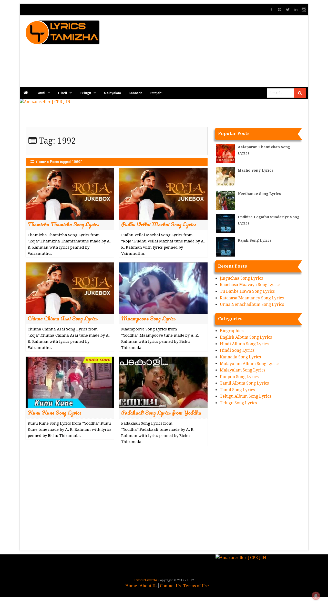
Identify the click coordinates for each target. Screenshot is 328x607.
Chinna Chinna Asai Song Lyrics (63, 318)
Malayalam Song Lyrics (242, 370)
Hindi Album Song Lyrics (244, 343)
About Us (148, 585)
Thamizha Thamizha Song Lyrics (63, 224)
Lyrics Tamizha (146, 580)
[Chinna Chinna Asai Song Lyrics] (70, 287)
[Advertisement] (223, 51)
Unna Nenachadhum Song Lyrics (252, 304)
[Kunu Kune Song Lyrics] (70, 381)
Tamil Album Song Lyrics (244, 383)
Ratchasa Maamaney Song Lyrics (252, 298)
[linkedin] (296, 9)
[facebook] (271, 9)
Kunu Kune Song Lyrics (54, 412)
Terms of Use (196, 585)
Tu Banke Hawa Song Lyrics (247, 291)
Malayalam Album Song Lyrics (249, 363)
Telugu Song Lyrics (238, 402)
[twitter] (288, 9)
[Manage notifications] (316, 596)
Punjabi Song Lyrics (239, 376)
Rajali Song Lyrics (254, 240)
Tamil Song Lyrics (237, 389)
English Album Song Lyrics (246, 337)
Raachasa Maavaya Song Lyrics (250, 284)
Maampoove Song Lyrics (148, 318)
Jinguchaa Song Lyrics (241, 278)
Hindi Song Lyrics (237, 350)
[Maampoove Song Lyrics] (163, 287)
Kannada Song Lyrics (240, 357)
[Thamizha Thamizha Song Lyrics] (70, 193)
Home (41, 162)
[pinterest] (279, 9)
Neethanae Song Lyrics (259, 194)
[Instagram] (304, 9)
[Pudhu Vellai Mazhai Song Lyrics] (163, 193)
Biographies (231, 330)
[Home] (26, 93)
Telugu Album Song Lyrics (245, 396)
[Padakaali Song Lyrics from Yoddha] (163, 381)
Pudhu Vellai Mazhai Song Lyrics (159, 224)
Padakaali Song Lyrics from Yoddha (161, 412)
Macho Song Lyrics (255, 170)
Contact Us (170, 585)
